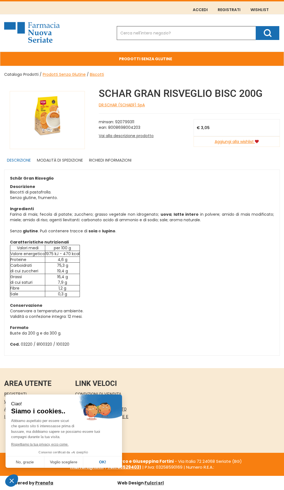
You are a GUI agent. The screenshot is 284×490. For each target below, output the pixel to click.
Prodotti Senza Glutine (64, 74)
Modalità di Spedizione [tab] (60, 160)
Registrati (229, 9)
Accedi (200, 9)
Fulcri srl (154, 483)
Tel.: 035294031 (124, 467)
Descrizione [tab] (19, 160)
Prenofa (44, 483)
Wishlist (259, 9)
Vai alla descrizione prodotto (126, 136)
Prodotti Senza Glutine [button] (145, 59)
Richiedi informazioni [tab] (110, 160)
